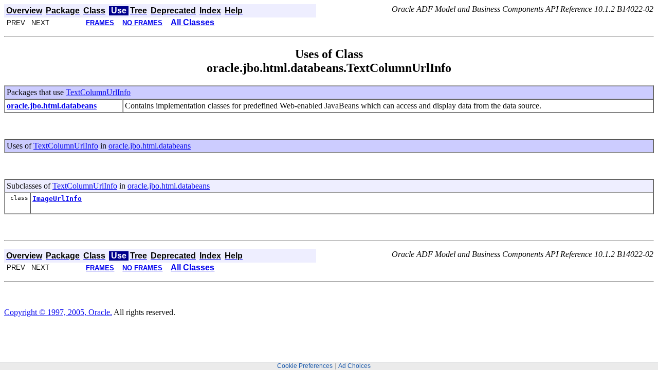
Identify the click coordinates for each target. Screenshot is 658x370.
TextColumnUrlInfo (98, 92)
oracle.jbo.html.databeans (149, 145)
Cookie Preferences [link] (305, 365)
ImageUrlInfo (57, 198)
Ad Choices (354, 365)
